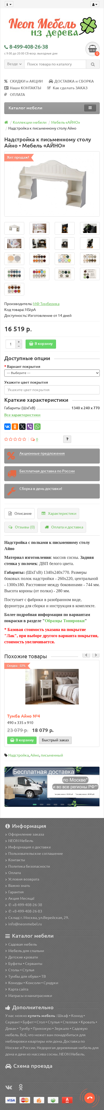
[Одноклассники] (15, 426)
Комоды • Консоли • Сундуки (33, 983)
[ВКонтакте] (7, 426)
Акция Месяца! (21, 898)
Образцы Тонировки (65, 620)
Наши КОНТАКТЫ (25, 88)
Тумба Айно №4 (23, 716)
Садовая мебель (22, 944)
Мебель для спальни (26, 951)
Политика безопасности (29, 866)
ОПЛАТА (17, 94)
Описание (23, 513)
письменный (52, 755)
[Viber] (30, 426)
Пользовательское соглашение (35, 853)
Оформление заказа (26, 834)
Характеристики (62, 513)
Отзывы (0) (25, 527)
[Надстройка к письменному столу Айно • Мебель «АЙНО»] (52, 184)
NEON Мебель (20, 841)
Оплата (14, 873)
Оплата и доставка (67, 527)
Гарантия (16, 892)
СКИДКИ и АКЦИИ (26, 81)
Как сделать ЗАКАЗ (70, 88)
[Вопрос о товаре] (67, 439)
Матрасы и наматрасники (30, 996)
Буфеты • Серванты (25, 963)
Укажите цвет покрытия (26, 382)
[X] (22, 426)
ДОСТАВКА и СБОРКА (74, 81)
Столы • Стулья (21, 970)
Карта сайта (18, 989)
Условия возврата (23, 879)
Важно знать (19, 885)
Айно (34, 755)
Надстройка (18, 755)
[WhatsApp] (37, 426)
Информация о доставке (29, 847)
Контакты (16, 860)
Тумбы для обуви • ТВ (27, 976)
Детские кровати (23, 957)
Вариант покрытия (23, 366)
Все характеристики (22, 415)
